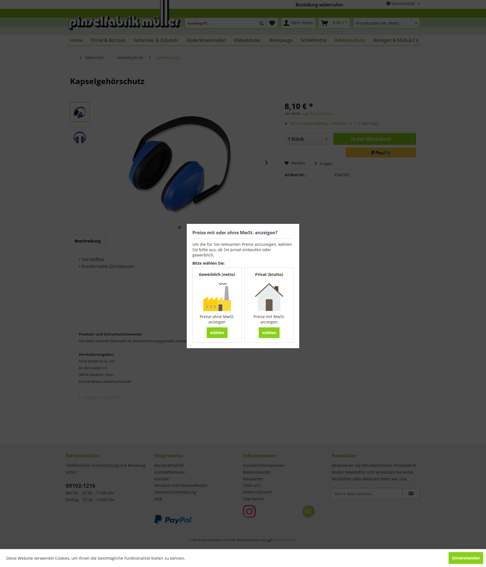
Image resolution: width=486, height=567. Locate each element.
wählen (217, 332)
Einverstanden (466, 558)
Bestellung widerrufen (319, 5)
